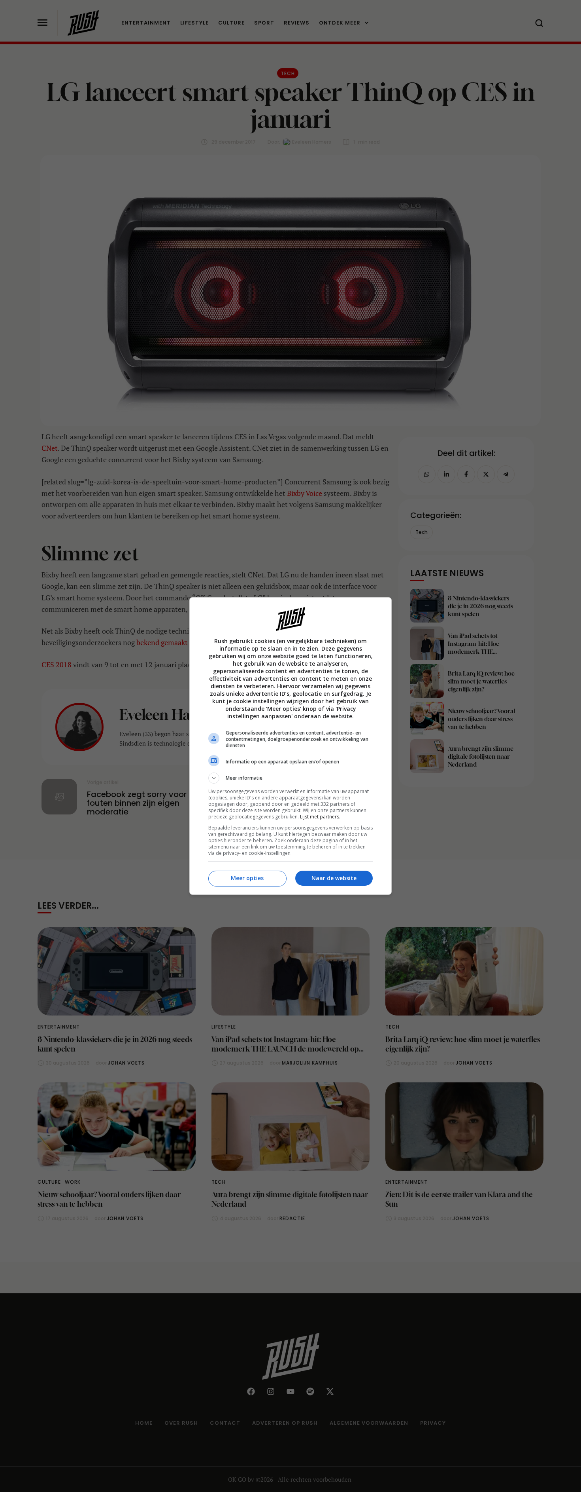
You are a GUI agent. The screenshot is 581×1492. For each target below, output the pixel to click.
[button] (290, 778)
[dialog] (290, 746)
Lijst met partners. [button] (320, 816)
